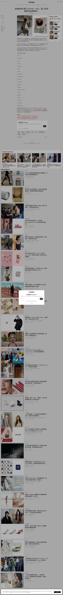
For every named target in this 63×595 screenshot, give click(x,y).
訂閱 (41, 298)
